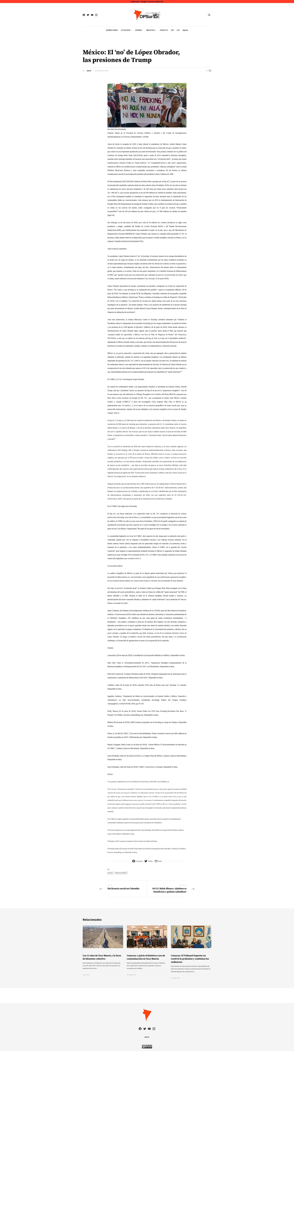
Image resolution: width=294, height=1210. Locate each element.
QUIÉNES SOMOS (112, 30)
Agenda (185, 30)
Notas (110, 872)
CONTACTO (164, 30)
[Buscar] (209, 15)
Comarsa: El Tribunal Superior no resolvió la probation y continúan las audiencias (190, 959)
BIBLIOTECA (150, 30)
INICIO (147, 1037)
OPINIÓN (138, 30)
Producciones (121, 872)
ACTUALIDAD (125, 30)
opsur (89, 71)
